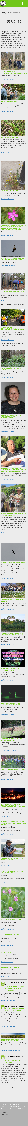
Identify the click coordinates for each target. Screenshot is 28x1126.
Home (11, 12)
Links (19, 1104)
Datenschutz (21, 1106)
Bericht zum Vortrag (7, 432)
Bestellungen (13, 1106)
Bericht (3, 301)
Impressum (21, 1108)
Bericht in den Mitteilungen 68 (10, 1050)
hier (6, 1088)
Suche (2, 1106)
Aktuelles (3, 1108)
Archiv (11, 1108)
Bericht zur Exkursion (7, 79)
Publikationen (17, 12)
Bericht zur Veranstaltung (9, 750)
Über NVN (4, 1104)
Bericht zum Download (8, 1000)
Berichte (5, 13)
